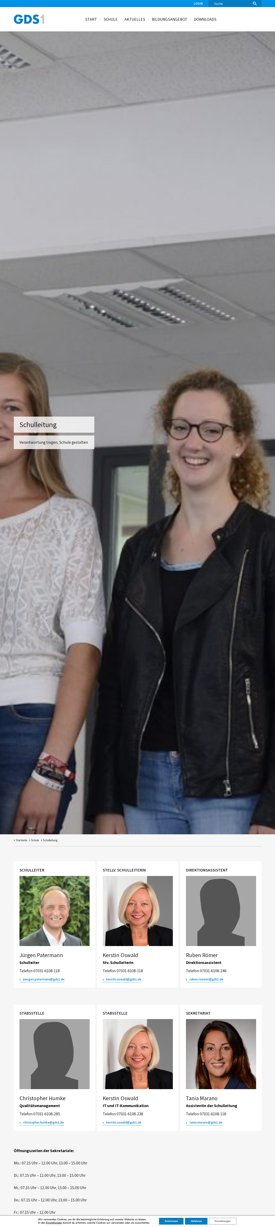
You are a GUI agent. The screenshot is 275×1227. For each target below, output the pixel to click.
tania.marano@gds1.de (206, 1122)
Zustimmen (171, 1221)
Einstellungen (54, 1223)
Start (91, 19)
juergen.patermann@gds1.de (44, 979)
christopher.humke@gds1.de (43, 1122)
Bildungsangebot (169, 19)
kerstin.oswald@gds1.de (123, 979)
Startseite (21, 840)
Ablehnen (196, 1221)
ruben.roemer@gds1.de (206, 979)
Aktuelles (134, 19)
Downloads (205, 19)
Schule (111, 19)
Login (198, 3)
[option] (54, 925)
